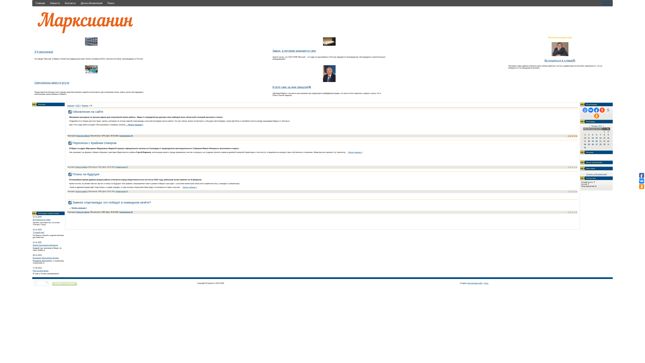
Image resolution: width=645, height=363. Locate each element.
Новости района (82, 136)
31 (585, 148)
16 (608, 138)
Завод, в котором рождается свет (294, 50)
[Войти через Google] (608, 110)
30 (608, 144)
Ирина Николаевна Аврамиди (45, 245)
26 (593, 144)
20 (597, 141)
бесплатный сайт (474, 283)
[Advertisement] (48, 158)
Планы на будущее (86, 174)
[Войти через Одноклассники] (596, 115)
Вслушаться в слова (558, 60)
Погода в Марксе (606, 3)
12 (593, 138)
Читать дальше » (135, 125)
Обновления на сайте (88, 111)
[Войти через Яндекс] (602, 110)
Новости (55, 3)
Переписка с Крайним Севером (94, 143)
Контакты (70, 3)
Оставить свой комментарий (596, 174)
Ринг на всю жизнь (41, 271)
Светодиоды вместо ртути (51, 82)
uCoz (486, 283)
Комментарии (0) (126, 136)
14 (600, 138)
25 (589, 144)
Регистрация (591, 104)
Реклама (41, 104)
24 (585, 144)
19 (593, 141)
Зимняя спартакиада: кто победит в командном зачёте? (112, 202)
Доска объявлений (91, 3)
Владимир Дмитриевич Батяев (46, 258)
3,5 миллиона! (43, 51)
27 (597, 144)
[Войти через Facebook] (596, 110)
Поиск (110, 3)
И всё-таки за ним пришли (290, 87)
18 (589, 141)
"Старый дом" (39, 232)
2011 (78, 106)
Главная (40, 3)
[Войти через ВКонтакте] (590, 110)
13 (597, 138)
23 (608, 141)
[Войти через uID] (585, 110)
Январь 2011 (596, 126)
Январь (85, 106)
